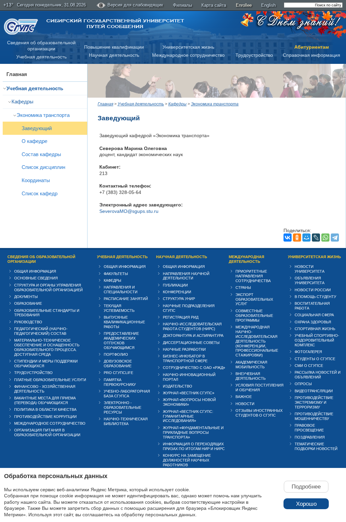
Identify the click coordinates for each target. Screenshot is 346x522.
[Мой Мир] (306, 237)
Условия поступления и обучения (259, 387)
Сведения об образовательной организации (41, 259)
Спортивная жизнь (315, 329)
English (268, 5)
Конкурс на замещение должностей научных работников (187, 460)
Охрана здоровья (313, 322)
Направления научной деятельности (186, 276)
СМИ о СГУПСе (309, 366)
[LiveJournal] (316, 237)
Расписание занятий (126, 299)
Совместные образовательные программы (254, 315)
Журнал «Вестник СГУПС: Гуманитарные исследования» (188, 416)
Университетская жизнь (188, 47)
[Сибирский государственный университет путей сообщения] (21, 26)
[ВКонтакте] (287, 237)
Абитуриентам (311, 47)
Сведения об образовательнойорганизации (41, 46)
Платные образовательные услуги (50, 380)
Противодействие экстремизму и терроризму (314, 402)
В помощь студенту (315, 297)
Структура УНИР (179, 299)
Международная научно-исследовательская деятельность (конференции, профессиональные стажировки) (257, 341)
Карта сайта (213, 5)
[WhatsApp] (325, 237)
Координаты (36, 180)
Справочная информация (311, 55)
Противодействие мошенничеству (314, 416)
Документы (26, 297)
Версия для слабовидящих (135, 4)
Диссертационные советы (191, 343)
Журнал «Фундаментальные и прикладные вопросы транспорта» (193, 432)
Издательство (177, 386)
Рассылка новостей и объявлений (318, 374)
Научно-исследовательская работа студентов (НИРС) (192, 326)
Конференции (177, 292)
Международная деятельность (246, 259)
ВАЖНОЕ (244, 397)
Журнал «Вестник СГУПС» (188, 393)
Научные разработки (184, 349)
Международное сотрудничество (188, 55)
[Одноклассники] (297, 237)
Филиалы (182, 5)
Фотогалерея (308, 352)
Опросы (303, 384)
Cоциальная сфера (314, 315)
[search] (313, 5)
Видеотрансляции (314, 391)
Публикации (175, 285)
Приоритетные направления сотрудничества (253, 276)
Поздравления (310, 437)
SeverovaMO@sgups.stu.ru (128, 211)
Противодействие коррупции (45, 417)
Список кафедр (39, 193)
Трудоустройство (254, 55)
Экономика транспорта (43, 115)
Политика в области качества (45, 409)
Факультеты (116, 274)
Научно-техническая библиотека (126, 421)
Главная (16, 74)
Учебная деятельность (41, 56)
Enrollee (244, 5)
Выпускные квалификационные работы (124, 322)
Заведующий (37, 128)
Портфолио (116, 354)
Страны (243, 287)
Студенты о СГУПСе (315, 359)
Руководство (28, 322)
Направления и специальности (121, 289)
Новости (245, 404)
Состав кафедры (41, 154)
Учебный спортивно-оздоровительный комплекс (317, 340)
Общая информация (35, 271)
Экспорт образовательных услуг (254, 299)
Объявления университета (309, 280)
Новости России (313, 290)
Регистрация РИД (180, 317)
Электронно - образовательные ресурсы (122, 407)
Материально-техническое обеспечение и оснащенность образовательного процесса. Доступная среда (46, 347)
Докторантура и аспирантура (193, 335)
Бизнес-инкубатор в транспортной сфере (185, 358)
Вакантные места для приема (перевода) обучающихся (45, 400)
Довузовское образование (118, 363)
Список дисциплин (43, 167)
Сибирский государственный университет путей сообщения (115, 23)
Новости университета (309, 269)
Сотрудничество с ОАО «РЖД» (194, 368)
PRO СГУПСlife (118, 373)
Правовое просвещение (309, 427)
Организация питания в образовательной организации (47, 432)
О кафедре (34, 141)
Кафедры (22, 101)
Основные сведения (36, 278)
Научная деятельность (114, 55)
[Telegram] (335, 237)
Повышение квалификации (114, 47)
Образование (28, 303)
